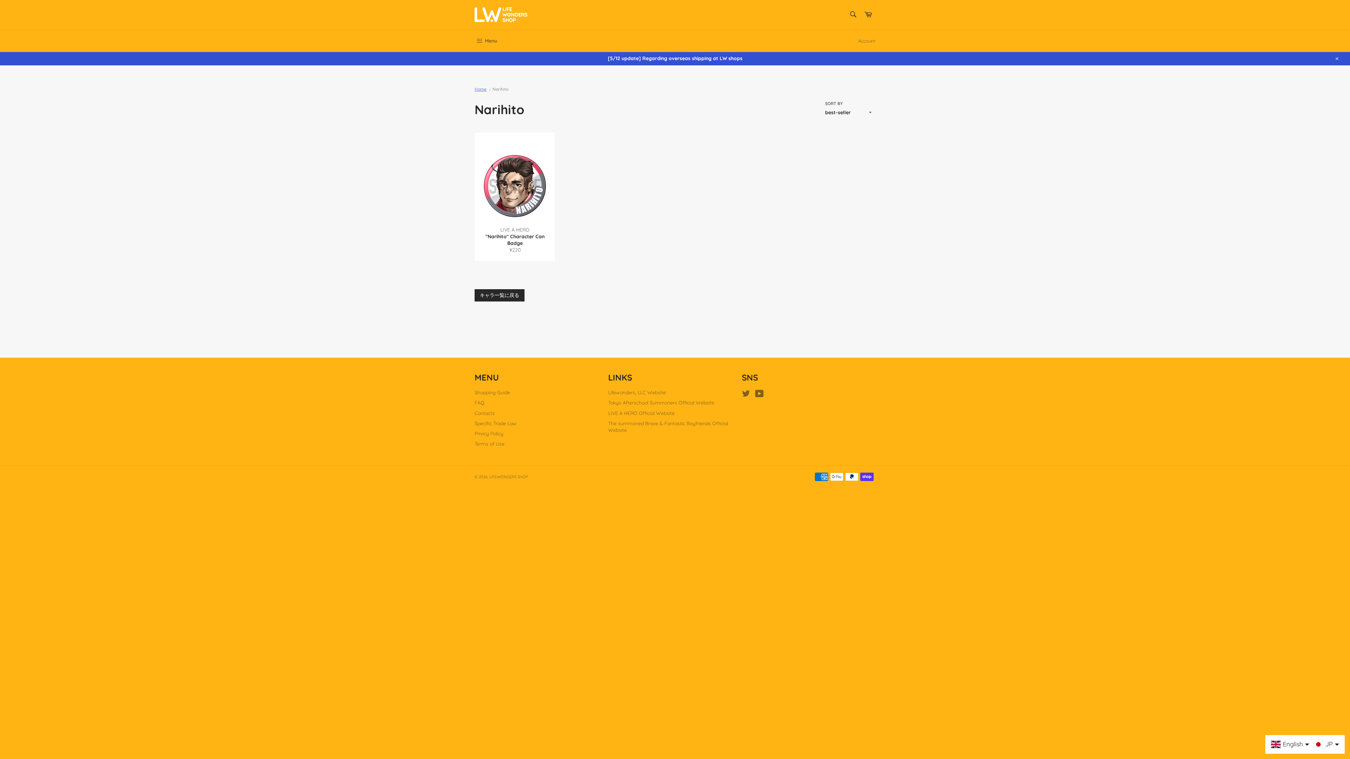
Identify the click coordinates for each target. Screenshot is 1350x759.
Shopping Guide (492, 392)
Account (866, 41)
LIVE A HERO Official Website (641, 413)
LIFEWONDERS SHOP (508, 476)
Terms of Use (489, 444)
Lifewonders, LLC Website (637, 392)
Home (481, 89)
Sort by (834, 103)
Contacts (485, 413)
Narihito (500, 89)
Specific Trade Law (495, 423)
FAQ (479, 403)
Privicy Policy (489, 433)
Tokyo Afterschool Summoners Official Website (661, 403)
